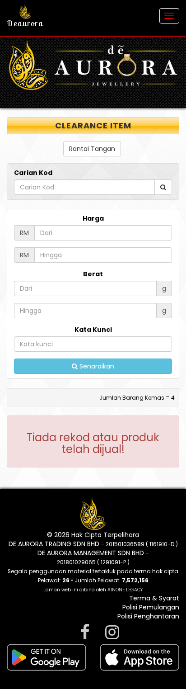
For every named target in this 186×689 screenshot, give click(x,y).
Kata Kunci (93, 329)
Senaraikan (96, 366)
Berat (93, 273)
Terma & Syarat (154, 598)
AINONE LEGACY (125, 589)
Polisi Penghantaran (148, 616)
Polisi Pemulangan (150, 607)
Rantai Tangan (92, 148)
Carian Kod (33, 172)
